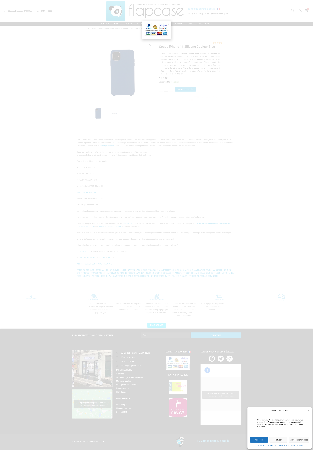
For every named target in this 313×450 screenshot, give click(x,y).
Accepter (259, 440)
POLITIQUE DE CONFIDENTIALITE (278, 445)
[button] (308, 410)
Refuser (278, 440)
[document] (156, 225)
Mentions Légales (297, 445)
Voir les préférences (299, 440)
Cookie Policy (260, 445)
